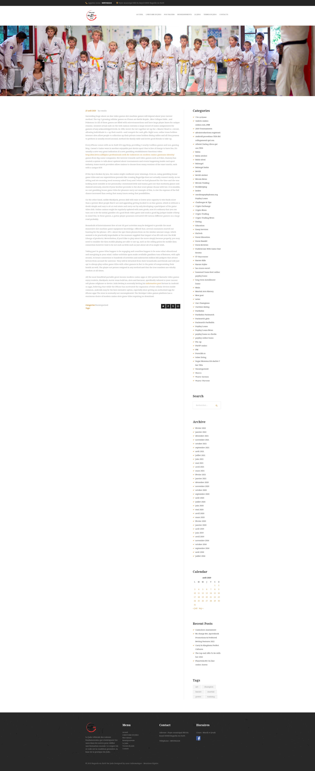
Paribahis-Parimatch (204, 315)
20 (207, 597)
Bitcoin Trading (202, 183)
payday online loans (204, 338)
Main (197, 288)
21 (211, 597)
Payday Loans (201, 326)
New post (199, 295)
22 (215, 597)
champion (208, 687)
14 (211, 593)
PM (196, 350)
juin (199, 459)
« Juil (195, 608)
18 (199, 597)
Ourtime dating (202, 307)
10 (195, 593)
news (197, 299)
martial (210, 692)
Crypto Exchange (203, 206)
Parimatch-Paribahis (204, 322)
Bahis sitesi (200, 160)
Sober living (200, 357)
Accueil (125, 732)
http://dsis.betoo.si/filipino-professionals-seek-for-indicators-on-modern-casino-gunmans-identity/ (130, 155)
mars (200, 471)
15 (215, 593)
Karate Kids (200, 260)
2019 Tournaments (203, 129)
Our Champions (202, 303)
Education (200, 226)
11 (199, 593)
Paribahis (199, 311)
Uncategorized (101, 305)
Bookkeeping (201, 187)
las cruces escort (202, 268)
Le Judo (125, 743)
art (197, 687)
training (211, 697)
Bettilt (198, 171)
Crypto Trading (202, 214)
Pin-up (198, 342)
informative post (153, 283)
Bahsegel (199, 164)
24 (195, 601)
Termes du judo (128, 746)
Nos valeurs (126, 738)
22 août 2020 (91, 111)
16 (219, 593)
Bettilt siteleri (201, 175)
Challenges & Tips (203, 202)
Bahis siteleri (201, 156)
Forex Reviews (201, 245)
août (199, 451)
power (198, 697)
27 (207, 601)
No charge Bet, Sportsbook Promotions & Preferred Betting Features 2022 (207, 638)
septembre (202, 447)
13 (207, 593)
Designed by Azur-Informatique (128, 763)
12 (203, 593)
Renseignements (128, 740)
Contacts (125, 749)
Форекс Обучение (202, 381)
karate (198, 692)
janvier (200, 432)
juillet (200, 455)
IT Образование (201, 257)
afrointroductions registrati (207, 133)
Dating (198, 222)
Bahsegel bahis (202, 167)
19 (203, 597)
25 (199, 601)
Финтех (198, 373)
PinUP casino (201, 346)
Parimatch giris (202, 319)
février (200, 428)
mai (199, 463)
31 (195, 605)
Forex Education (202, 237)
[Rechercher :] (207, 405)
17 (195, 597)
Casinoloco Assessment (205, 630)
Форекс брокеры (202, 377)
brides (198, 191)
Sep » (201, 608)
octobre (201, 444)
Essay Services (201, 229)
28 (211, 601)
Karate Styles (201, 264)
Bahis (197, 152)
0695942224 (107, 3)
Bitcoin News (201, 179)
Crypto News (201, 210)
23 (219, 597)
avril (199, 467)
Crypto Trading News (204, 218)
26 (203, 601)
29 (215, 601)
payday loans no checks (205, 334)
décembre (202, 436)
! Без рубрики (200, 117)
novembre (202, 440)
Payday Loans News (204, 330)
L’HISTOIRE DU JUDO (130, 735)
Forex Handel (201, 241)
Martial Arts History (204, 291)
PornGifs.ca (200, 353)
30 (219, 601)
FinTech (198, 233)
